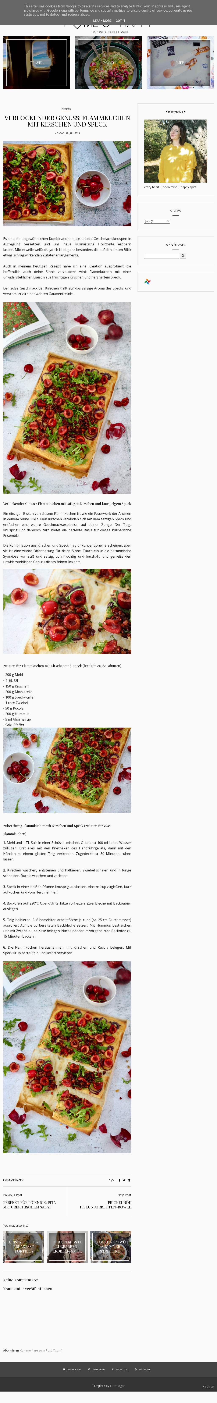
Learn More (102, 20)
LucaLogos (117, 1386)
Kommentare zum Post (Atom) (41, 1350)
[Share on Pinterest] (129, 1180)
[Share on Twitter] (124, 1180)
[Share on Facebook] (119, 1180)
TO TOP (209, 1386)
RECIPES (66, 109)
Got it (120, 20)
